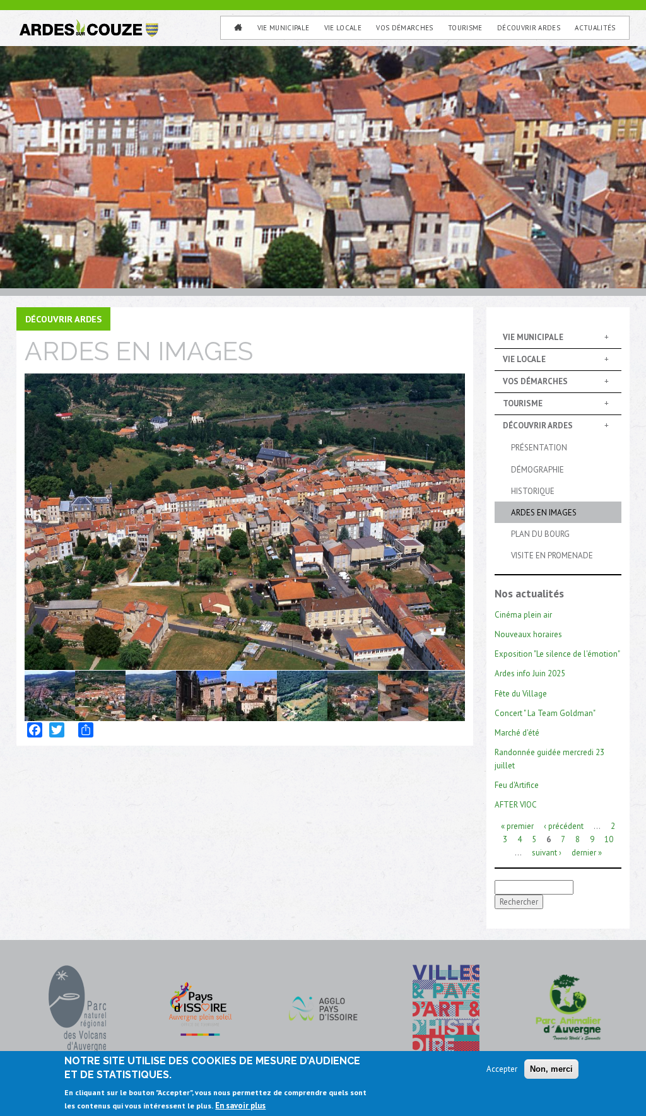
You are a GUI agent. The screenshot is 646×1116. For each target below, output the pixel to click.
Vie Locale (342, 27)
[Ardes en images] (245, 517)
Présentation (539, 447)
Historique (533, 491)
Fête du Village (521, 693)
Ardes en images (544, 512)
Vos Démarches (404, 27)
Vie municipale (283, 27)
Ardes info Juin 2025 (530, 673)
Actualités (595, 27)
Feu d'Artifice (517, 785)
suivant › (546, 852)
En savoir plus (240, 1105)
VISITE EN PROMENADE (552, 555)
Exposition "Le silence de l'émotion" (557, 654)
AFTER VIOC (516, 804)
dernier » (587, 852)
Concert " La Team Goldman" (545, 713)
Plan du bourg (540, 534)
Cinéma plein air (523, 614)
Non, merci (551, 1069)
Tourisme (465, 27)
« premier (517, 826)
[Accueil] (88, 25)
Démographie (537, 469)
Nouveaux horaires (528, 634)
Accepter (501, 1069)
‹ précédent (564, 826)
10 (608, 839)
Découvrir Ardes (528, 27)
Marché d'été (517, 732)
